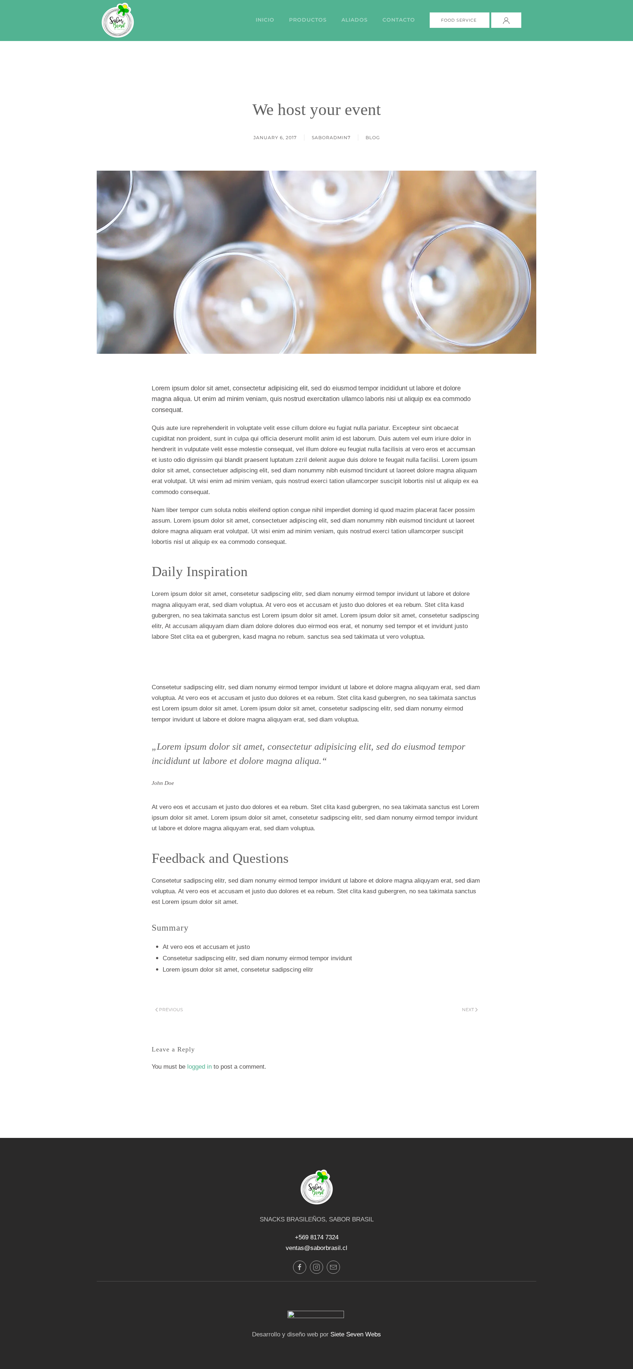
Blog (373, 137)
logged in (199, 1066)
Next (468, 1009)
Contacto (398, 19)
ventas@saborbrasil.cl (316, 1247)
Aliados (354, 19)
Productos (308, 19)
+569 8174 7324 (316, 1237)
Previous (171, 1009)
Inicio (265, 19)
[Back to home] (116, 20)
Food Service (459, 20)
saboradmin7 (331, 137)
